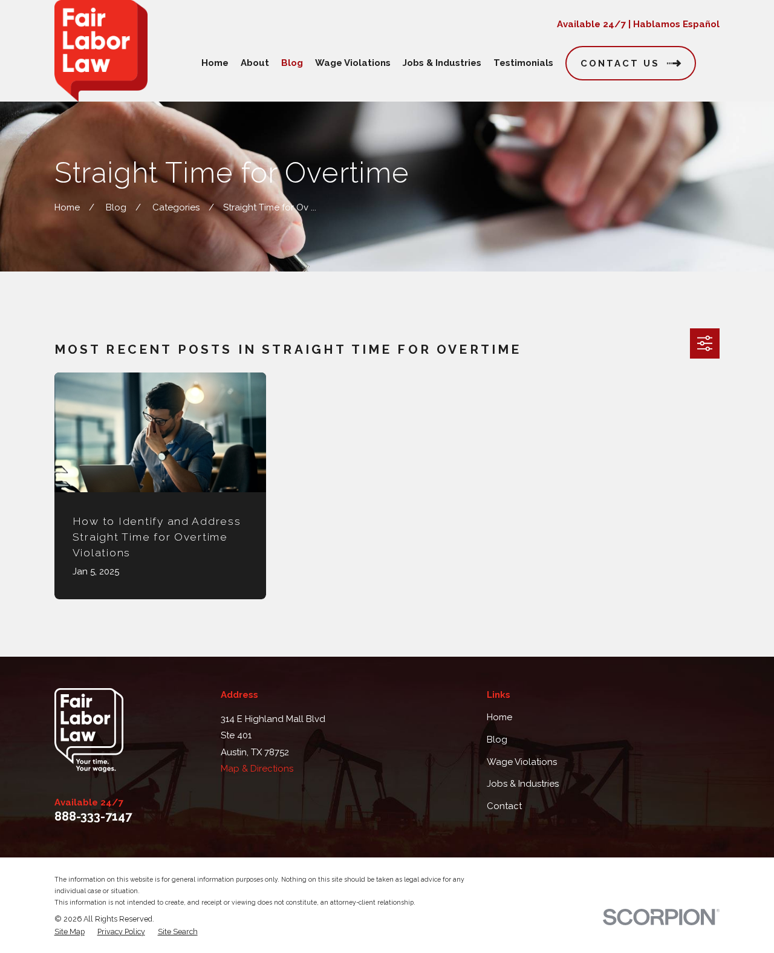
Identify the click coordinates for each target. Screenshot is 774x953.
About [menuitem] (255, 62)
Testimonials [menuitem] (523, 62)
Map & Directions (257, 768)
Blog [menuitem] (292, 62)
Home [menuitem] (215, 62)
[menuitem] (69, 931)
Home (499, 717)
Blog (497, 739)
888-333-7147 (93, 816)
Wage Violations (522, 761)
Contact (504, 806)
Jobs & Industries (523, 783)
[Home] (101, 51)
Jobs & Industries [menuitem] (442, 62)
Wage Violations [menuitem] (353, 62)
